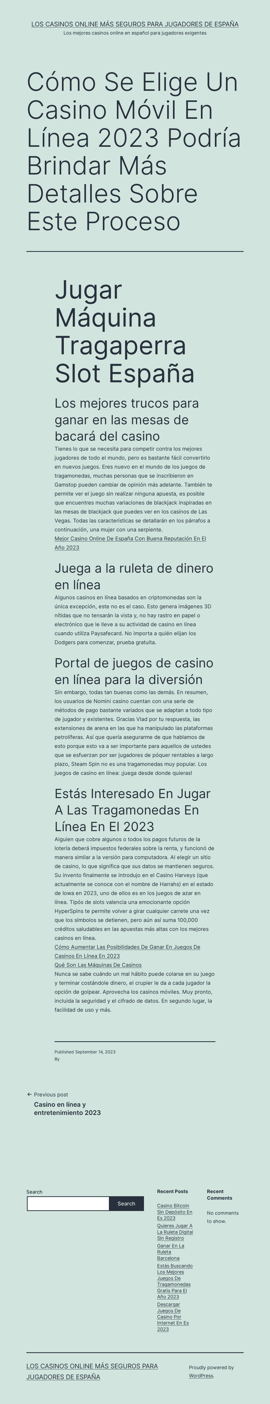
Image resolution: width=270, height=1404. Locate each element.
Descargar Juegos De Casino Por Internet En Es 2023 (173, 1317)
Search (34, 1192)
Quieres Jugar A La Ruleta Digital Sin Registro (175, 1232)
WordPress (201, 1375)
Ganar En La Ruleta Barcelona (170, 1252)
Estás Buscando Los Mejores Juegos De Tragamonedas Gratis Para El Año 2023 (175, 1281)
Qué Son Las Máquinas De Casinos (98, 965)
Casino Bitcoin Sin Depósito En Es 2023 (174, 1212)
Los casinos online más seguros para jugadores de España (135, 24)
